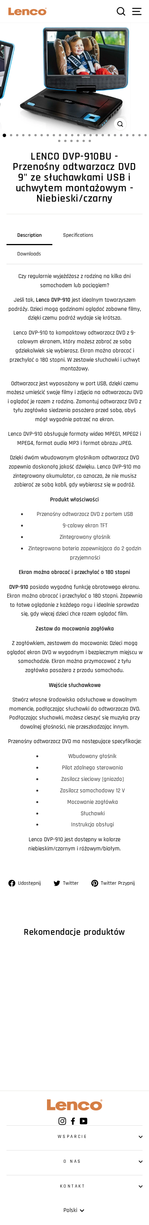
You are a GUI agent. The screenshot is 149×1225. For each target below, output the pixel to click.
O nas (72, 1161)
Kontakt (73, 1186)
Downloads (29, 253)
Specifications (78, 235)
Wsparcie (72, 1136)
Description (29, 235)
